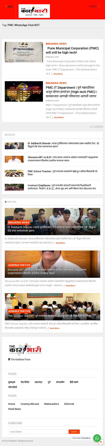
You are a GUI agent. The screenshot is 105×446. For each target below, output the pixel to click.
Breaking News (56, 43)
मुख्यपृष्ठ (11, 382)
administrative (19, 265)
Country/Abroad (30, 403)
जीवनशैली (12, 387)
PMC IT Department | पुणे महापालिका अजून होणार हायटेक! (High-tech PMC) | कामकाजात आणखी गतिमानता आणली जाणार (71, 92)
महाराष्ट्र (38, 382)
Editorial (69, 403)
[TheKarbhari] (33, 11)
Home (11, 403)
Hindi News (14, 409)
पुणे (49, 382)
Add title (11, 201)
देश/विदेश (25, 382)
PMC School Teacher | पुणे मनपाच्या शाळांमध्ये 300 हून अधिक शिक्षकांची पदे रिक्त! (50, 315)
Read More (58, 74)
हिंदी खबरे (74, 382)
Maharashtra (51, 403)
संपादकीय (60, 382)
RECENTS (10, 135)
